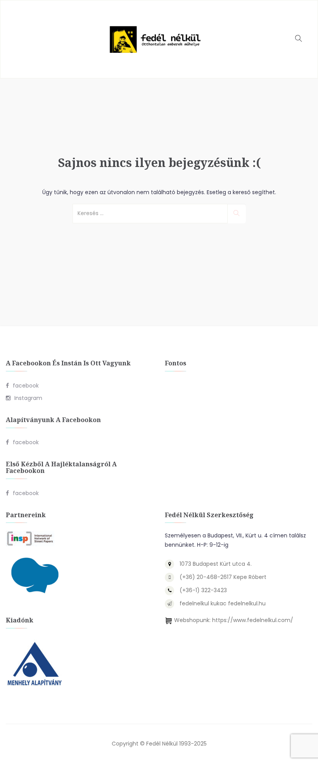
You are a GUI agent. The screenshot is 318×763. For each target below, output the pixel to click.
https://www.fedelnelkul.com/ (252, 620)
